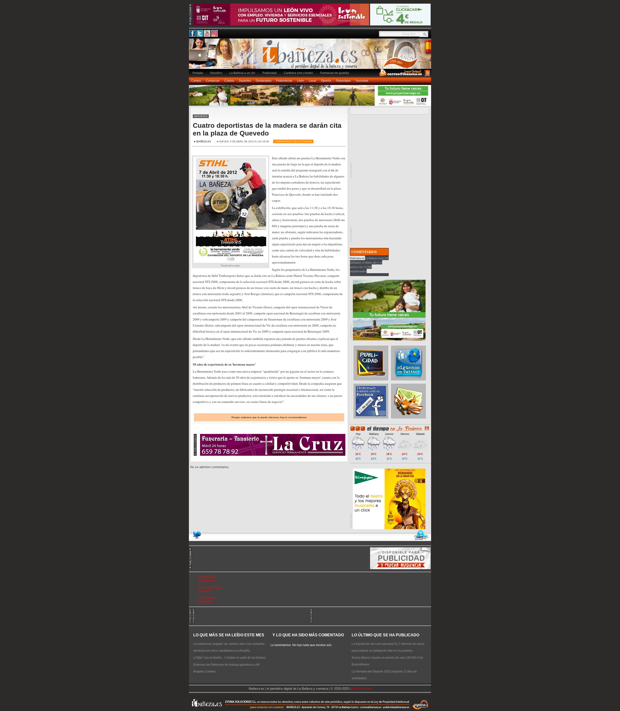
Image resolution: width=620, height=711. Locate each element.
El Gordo (205, 601)
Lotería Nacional (210, 587)
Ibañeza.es (311, 56)
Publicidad (270, 73)
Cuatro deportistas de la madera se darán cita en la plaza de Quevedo (267, 129)
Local (312, 80)
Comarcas (212, 80)
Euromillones (208, 577)
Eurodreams (207, 581)
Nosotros (216, 73)
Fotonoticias (284, 80)
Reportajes (343, 80)
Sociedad (362, 80)
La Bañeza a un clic (242, 73)
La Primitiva (207, 598)
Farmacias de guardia (334, 73)
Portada (198, 73)
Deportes (245, 80)
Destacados (263, 80)
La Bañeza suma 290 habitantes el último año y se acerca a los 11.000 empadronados (369, 264)
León (300, 80)
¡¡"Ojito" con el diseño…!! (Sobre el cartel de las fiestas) (229, 657)
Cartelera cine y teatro (298, 73)
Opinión (326, 80)
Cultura (229, 80)
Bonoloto (205, 591)
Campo (196, 80)
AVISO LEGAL (361, 688)
